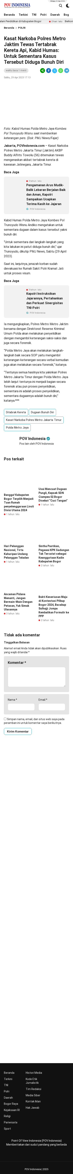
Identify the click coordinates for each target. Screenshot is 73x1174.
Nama (12, 699)
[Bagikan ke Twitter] (55, 70)
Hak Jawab (32, 1107)
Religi (7, 1116)
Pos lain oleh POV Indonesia (36, 443)
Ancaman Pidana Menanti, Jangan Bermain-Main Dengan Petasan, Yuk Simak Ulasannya (18, 602)
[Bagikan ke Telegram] (66, 70)
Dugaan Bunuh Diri (42, 412)
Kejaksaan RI (12, 1110)
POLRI (22, 27)
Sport (7, 1128)
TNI (34, 14)
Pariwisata (10, 1122)
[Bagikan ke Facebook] (49, 70)
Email (43, 699)
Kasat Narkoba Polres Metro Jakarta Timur (34, 420)
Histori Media (34, 1072)
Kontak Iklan (33, 1101)
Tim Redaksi (33, 1089)
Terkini (23, 14)
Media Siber (33, 1095)
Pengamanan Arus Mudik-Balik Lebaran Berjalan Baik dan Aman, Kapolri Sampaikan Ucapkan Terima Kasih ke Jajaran (46, 194)
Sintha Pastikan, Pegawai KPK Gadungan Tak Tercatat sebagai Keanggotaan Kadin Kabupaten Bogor (54, 554)
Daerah (55, 14)
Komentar (17, 662)
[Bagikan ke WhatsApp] (61, 70)
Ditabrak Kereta (16, 412)
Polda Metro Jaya (17, 427)
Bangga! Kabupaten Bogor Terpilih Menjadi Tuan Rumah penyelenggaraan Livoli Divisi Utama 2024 (19, 502)
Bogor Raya (11, 1103)
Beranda (9, 14)
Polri (43, 14)
